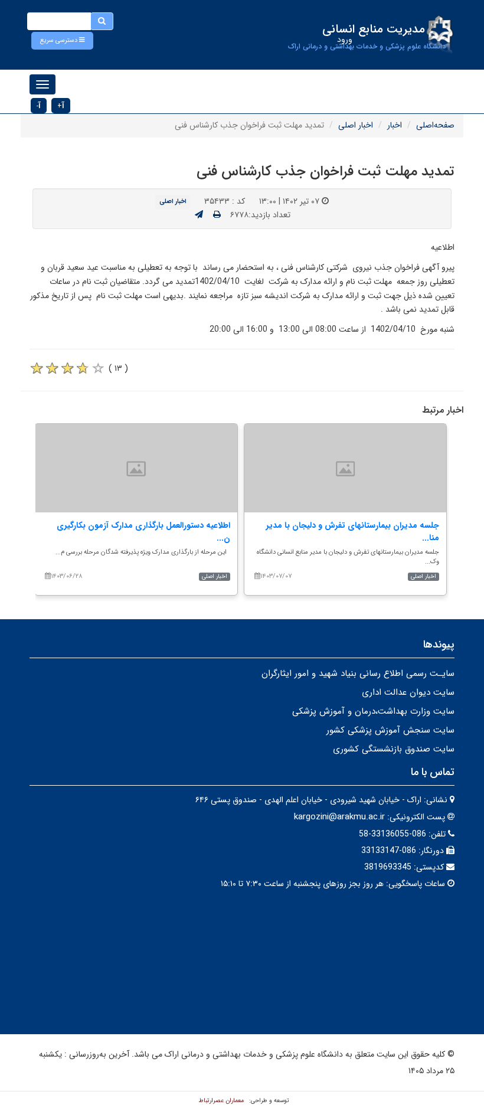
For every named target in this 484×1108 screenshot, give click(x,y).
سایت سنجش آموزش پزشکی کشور (390, 730)
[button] (62, 41)
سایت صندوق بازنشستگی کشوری (393, 749)
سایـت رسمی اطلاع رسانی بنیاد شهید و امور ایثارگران (357, 673)
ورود (344, 39)
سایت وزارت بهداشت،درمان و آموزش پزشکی (373, 711)
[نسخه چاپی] (217, 214)
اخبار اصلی (355, 125)
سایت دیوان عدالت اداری (408, 692)
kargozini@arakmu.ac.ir (339, 817)
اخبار (394, 125)
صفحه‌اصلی (435, 125)
